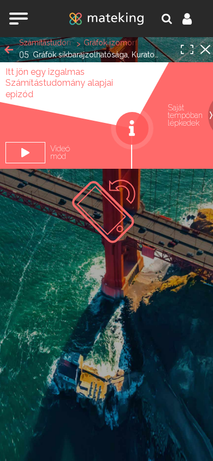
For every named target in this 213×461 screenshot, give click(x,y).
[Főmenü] (18, 18)
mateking (106, 18)
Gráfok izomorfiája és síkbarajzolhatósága (111, 42)
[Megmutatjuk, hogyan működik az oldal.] (132, 128)
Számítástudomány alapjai (46, 42)
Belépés (193, 18)
